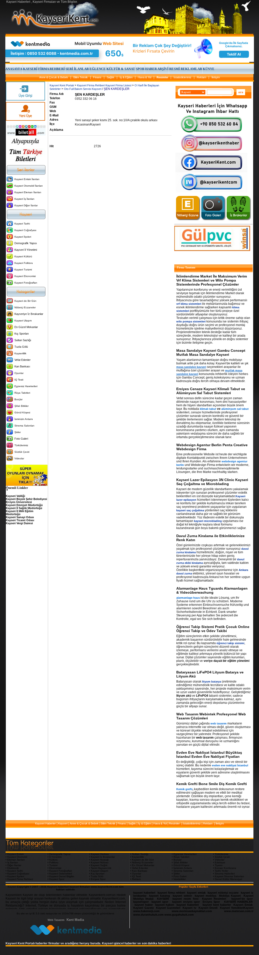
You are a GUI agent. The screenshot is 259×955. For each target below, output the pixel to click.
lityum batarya (211, 681)
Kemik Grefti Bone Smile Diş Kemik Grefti (211, 784)
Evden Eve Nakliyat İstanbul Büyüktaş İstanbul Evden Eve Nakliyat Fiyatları (209, 754)
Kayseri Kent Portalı (62, 85)
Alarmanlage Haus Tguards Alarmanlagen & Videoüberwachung (212, 590)
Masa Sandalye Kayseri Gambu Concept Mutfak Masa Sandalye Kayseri (210, 352)
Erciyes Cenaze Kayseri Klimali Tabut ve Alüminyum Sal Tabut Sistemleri (210, 391)
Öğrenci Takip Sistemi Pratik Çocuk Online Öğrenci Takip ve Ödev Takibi (212, 629)
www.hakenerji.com (146, 911)
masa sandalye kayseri (191, 366)
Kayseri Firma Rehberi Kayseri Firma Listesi (104, 85)
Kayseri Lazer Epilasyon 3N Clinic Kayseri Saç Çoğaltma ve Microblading (212, 482)
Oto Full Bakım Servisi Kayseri (82, 88)
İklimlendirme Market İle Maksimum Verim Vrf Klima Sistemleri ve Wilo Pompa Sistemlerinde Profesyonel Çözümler (211, 280)
